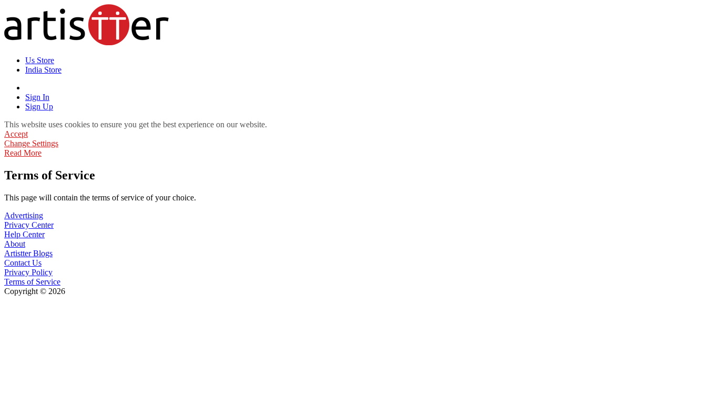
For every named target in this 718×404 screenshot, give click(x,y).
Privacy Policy (28, 272)
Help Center (24, 234)
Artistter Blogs (28, 253)
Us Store (39, 60)
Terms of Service (32, 281)
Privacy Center (29, 224)
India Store (43, 69)
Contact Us (23, 262)
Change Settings (31, 143)
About (14, 243)
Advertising (23, 215)
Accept (16, 133)
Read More (23, 152)
